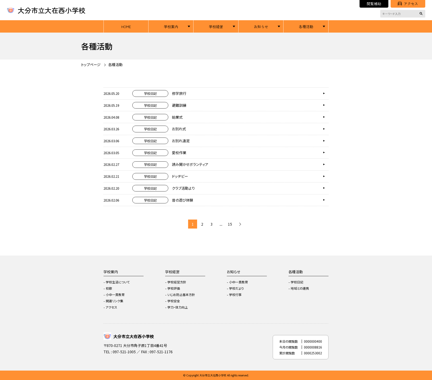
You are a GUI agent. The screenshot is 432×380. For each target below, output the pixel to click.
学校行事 (235, 294)
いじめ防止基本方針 (181, 294)
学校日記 (297, 282)
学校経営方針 (176, 282)
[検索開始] (421, 14)
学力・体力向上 (177, 307)
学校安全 (173, 301)
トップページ (91, 64)
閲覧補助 (374, 3)
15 (230, 224)
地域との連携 (300, 288)
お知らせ (261, 26)
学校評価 (173, 288)
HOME (126, 26)
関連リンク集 (114, 301)
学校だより (236, 288)
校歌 (109, 288)
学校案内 (171, 26)
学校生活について (118, 282)
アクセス (411, 3)
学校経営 (216, 26)
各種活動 (306, 26)
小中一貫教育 (115, 294)
